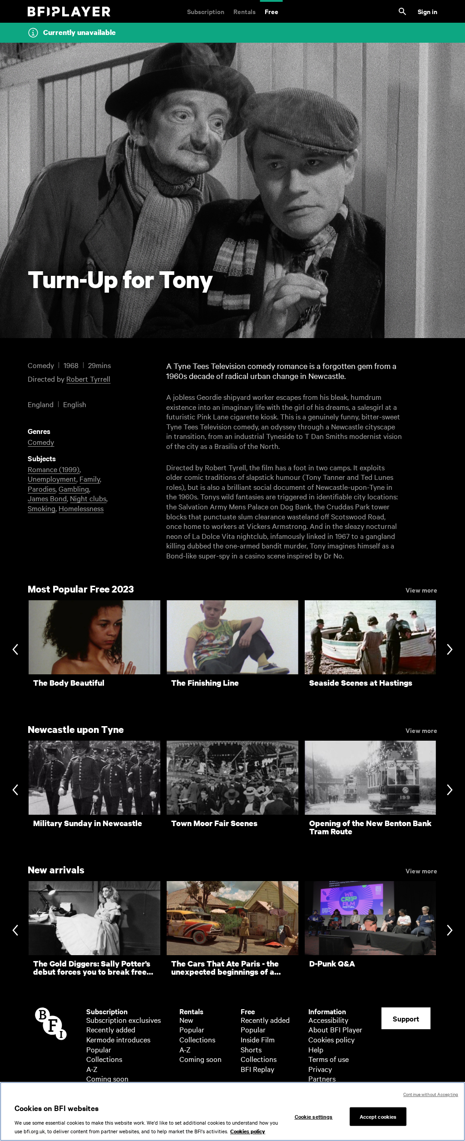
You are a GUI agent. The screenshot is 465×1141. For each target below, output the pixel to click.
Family (89, 478)
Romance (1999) (53, 469)
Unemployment (52, 478)
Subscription (205, 11)
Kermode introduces (118, 1039)
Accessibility (328, 1020)
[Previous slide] (15, 650)
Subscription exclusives (123, 1020)
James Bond (47, 498)
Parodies (41, 488)
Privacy (320, 1069)
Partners (322, 1078)
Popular (98, 1049)
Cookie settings (314, 1116)
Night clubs (88, 498)
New (186, 1020)
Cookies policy (331, 1039)
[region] (232, 1111)
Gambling (74, 488)
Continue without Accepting (430, 1094)
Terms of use (328, 1059)
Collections (104, 1059)
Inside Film (258, 1039)
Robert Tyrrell (88, 379)
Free (271, 11)
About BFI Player (335, 1029)
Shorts (251, 1049)
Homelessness (81, 508)
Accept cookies (378, 1116)
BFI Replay (257, 1069)
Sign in (427, 11)
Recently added (110, 1029)
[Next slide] (449, 650)
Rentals (244, 11)
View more (421, 589)
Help (315, 1049)
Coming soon (107, 1078)
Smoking (41, 508)
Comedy (41, 442)
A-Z (92, 1069)
